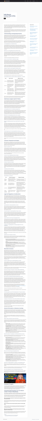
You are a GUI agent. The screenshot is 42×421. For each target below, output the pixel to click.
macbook (5, 17)
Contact (38, 419)
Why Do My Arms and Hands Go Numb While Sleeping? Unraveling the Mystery (34, 29)
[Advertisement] (21, 6)
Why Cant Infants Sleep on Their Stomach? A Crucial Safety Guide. (34, 44)
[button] (37, 1)
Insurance (8, 1)
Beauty (5, 18)
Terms (36, 419)
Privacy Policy (33, 419)
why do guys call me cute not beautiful (20, 285)
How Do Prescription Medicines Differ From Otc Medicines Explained (34, 33)
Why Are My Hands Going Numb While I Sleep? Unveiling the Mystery (34, 53)
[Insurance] (4, 1)
